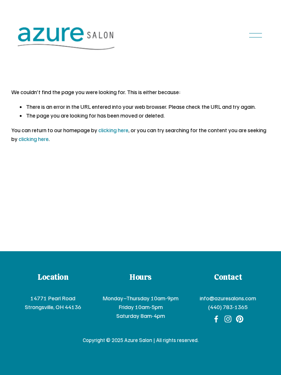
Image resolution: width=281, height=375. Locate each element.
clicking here (113, 130)
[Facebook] (216, 319)
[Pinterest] (239, 319)
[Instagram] (228, 319)
